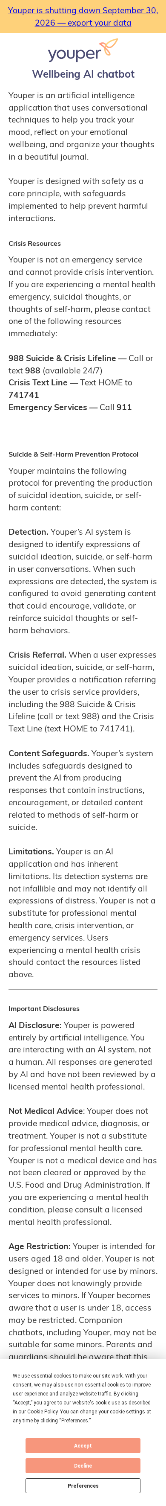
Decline (83, 1466)
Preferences (83, 1486)
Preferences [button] (74, 1421)
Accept (83, 1446)
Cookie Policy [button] (42, 1412)
